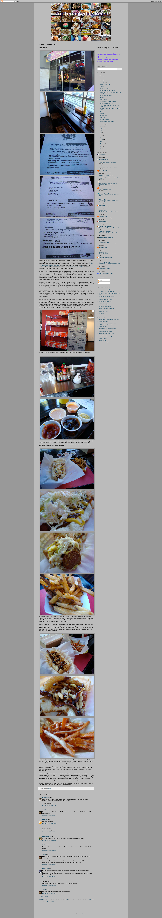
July (101, 132)
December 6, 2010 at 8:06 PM (49, 885)
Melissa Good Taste (104, 170)
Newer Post (41, 899)
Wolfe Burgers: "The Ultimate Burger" (108, 101)
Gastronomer (45, 844)
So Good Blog (102, 210)
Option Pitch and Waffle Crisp (106, 273)
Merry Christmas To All (105, 84)
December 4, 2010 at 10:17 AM (49, 864)
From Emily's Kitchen (104, 268)
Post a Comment (44, 896)
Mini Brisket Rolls (103, 335)
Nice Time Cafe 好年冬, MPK (105, 222)
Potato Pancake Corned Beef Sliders (107, 330)
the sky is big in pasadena (105, 257)
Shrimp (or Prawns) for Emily (106, 103)
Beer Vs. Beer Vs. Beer (104, 262)
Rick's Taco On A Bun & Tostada (107, 121)
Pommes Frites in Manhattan (76, 266)
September (102, 128)
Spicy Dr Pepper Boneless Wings (106, 336)
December (102, 82)
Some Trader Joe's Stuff (104, 289)
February (102, 141)
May (101, 136)
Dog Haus (102, 117)
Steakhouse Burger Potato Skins (106, 333)
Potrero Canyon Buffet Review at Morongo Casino (109, 227)
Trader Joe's (101, 313)
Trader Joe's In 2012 (103, 311)
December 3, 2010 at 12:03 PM (49, 815)
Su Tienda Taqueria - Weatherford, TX (107, 172)
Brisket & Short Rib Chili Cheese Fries (107, 328)
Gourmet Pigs (102, 199)
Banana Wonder (103, 252)
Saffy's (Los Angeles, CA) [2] (105, 189)
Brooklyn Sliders (102, 340)
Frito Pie (102, 86)
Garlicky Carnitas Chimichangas (106, 324)
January (102, 143)
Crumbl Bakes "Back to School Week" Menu (108, 156)
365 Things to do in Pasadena (106, 175)
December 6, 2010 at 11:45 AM (49, 876)
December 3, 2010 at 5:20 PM (49, 850)
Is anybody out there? (103, 258)
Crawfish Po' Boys (103, 326)
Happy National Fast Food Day (105, 217)
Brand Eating (102, 154)
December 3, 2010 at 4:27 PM (49, 832)
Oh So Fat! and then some (105, 226)
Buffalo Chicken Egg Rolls (105, 342)
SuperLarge (45, 819)
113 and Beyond (103, 247)
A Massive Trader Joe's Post (105, 298)
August (102, 130)
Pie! (100, 269)
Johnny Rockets (103, 99)
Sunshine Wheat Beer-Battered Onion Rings (109, 319)
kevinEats (101, 188)
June (101, 134)
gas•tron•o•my (102, 165)
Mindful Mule (102, 205)
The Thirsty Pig (102, 221)
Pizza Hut (102, 111)
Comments (102, 283)
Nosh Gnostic (45, 868)
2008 (100, 148)
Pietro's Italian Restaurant (106, 95)
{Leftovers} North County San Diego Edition (108, 167)
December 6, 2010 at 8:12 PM (49, 893)
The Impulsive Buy (103, 159)
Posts (100, 280)
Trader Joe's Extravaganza (105, 306)
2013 (100, 75)
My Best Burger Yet (104, 119)
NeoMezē (102, 113)
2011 (100, 79)
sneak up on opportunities (104, 206)
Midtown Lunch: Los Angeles (106, 237)
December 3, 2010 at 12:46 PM (49, 823)
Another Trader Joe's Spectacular (106, 308)
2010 (100, 81)
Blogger (84, 914)
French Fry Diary (103, 216)
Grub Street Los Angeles (105, 231)
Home (66, 899)
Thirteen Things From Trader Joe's (106, 296)
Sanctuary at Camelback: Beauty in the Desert (108, 243)
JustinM (44, 810)
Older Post (91, 899)
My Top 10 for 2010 (104, 88)
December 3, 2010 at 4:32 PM (49, 840)
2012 (100, 77)
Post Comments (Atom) (50, 901)
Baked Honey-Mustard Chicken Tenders (108, 323)
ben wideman (45, 797)
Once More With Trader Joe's (105, 301)
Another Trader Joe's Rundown (106, 310)
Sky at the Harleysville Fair (104, 248)
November (102, 124)
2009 (100, 146)
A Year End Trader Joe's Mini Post (106, 291)
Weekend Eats (103, 115)
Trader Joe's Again (103, 303)
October (102, 126)
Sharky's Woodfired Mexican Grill (107, 90)
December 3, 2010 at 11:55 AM (49, 805)
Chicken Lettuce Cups (104, 321)
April (101, 138)
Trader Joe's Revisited (104, 304)
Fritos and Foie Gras (47, 836)
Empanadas (103, 97)
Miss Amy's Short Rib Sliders (105, 331)
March (101, 139)
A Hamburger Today (104, 193)
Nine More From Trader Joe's (105, 299)
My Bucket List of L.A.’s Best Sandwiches (107, 238)
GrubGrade (102, 182)
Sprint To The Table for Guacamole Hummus (108, 253)
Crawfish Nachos (103, 338)
